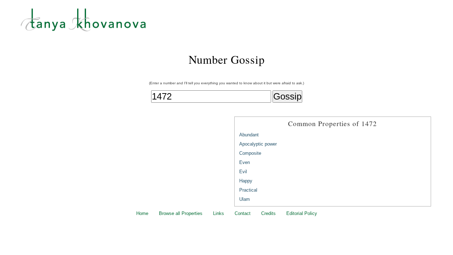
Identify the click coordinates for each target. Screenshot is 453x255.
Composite (250, 153)
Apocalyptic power (258, 144)
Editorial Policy (301, 213)
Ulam (244, 199)
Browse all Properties (180, 213)
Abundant (249, 134)
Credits (268, 213)
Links (218, 213)
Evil (243, 171)
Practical (248, 190)
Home (142, 213)
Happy (245, 180)
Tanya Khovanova (235, 23)
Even (244, 162)
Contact (243, 213)
